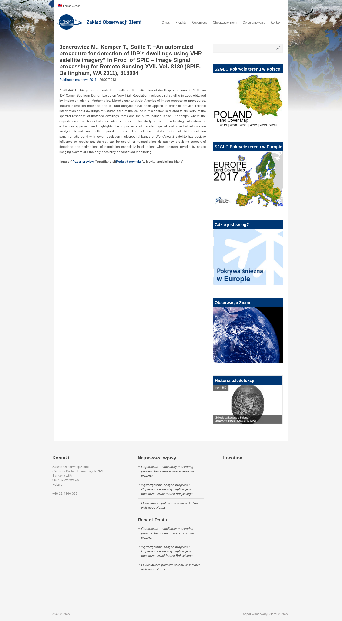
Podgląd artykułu (128, 161)
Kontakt (276, 22)
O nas (166, 22)
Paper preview (83, 161)
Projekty (181, 22)
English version (71, 5)
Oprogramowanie (254, 22)
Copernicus (199, 22)
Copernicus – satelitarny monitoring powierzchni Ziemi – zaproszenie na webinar (167, 471)
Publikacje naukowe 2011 (78, 79)
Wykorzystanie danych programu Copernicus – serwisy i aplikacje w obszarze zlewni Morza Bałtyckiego (167, 489)
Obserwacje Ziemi (225, 22)
